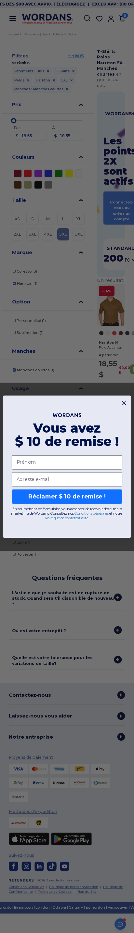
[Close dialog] (124, 403)
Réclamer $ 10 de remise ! (67, 496)
